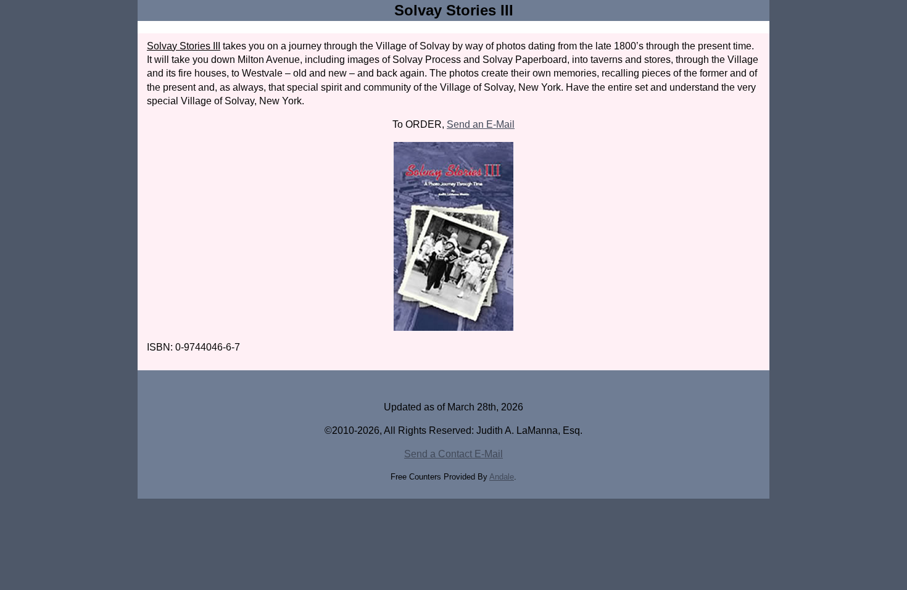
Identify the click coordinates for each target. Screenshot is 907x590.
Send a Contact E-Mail (453, 454)
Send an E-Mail (481, 124)
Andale (501, 476)
